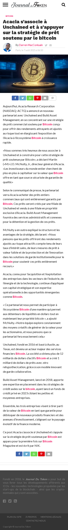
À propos (31, 517)
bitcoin (30, 388)
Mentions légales (51, 517)
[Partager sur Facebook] (15, 97)
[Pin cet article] (37, 97)
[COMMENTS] (52, 97)
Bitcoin (47, 124)
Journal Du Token (36, 479)
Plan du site (14, 517)
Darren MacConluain (31, 45)
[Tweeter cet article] (22, 97)
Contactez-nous (36, 520)
